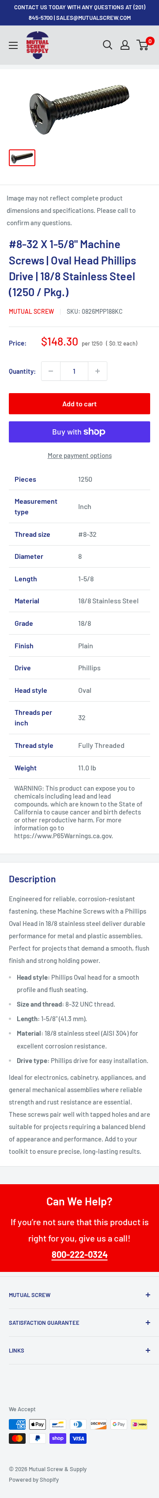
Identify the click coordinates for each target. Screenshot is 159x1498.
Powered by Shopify (34, 1479)
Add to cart (79, 403)
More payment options (80, 455)
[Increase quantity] (97, 371)
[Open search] (108, 45)
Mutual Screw (31, 311)
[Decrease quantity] (51, 371)
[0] (142, 45)
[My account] (125, 45)
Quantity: (22, 371)
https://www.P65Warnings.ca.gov (62, 836)
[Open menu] (13, 45)
